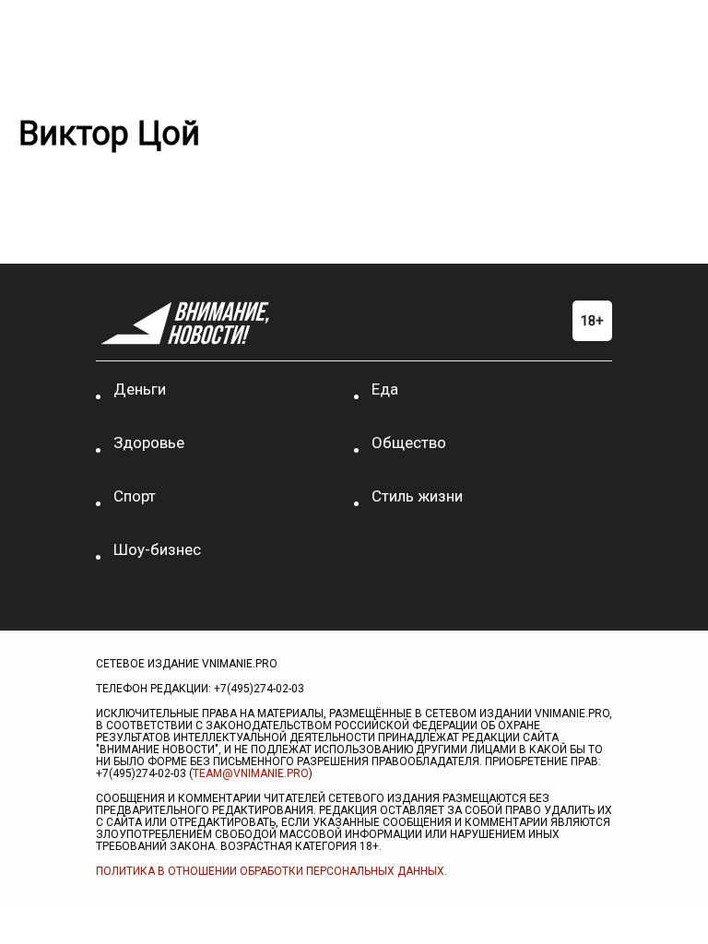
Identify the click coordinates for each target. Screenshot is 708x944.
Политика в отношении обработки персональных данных (270, 871)
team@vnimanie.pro (251, 773)
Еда (385, 389)
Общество (409, 442)
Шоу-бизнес (157, 549)
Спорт (134, 496)
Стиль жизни (417, 496)
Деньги (139, 389)
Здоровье (148, 442)
